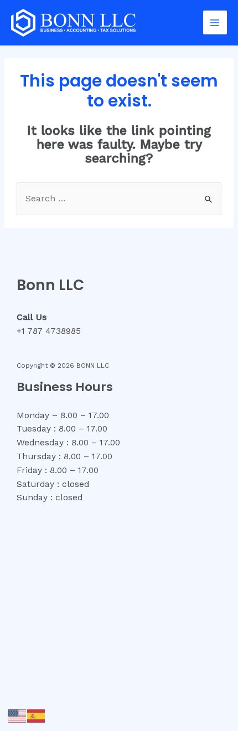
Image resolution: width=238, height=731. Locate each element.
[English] (17, 715)
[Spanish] (36, 715)
